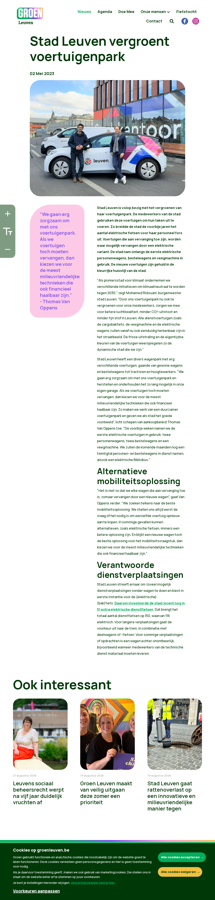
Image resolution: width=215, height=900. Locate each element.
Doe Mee (126, 11)
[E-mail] (6, 253)
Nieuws (84, 11)
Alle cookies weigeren (178, 872)
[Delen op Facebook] (6, 229)
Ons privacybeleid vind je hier (93, 883)
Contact (154, 20)
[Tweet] (6, 241)
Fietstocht (186, 11)
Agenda (104, 11)
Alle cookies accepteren (180, 857)
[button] (171, 21)
